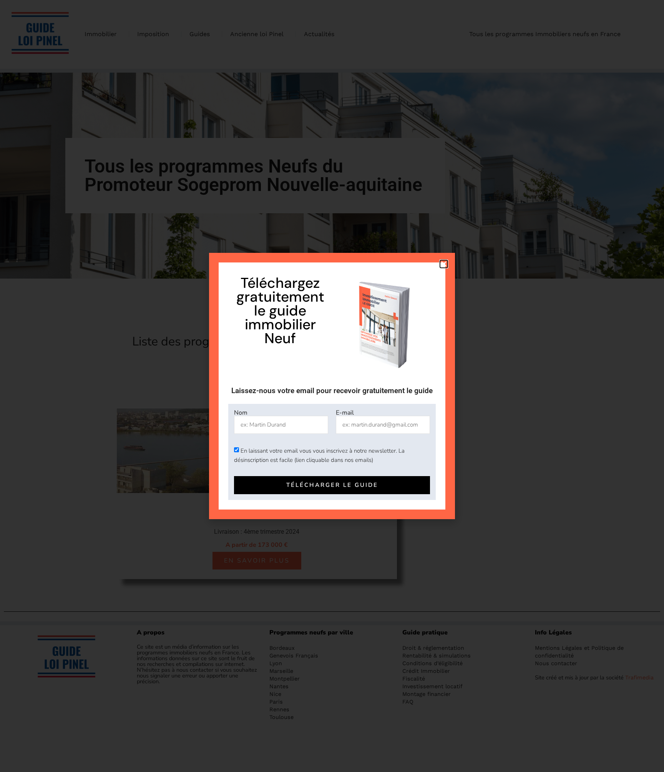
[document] (332, 386)
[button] (443, 264)
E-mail (345, 413)
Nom (240, 413)
